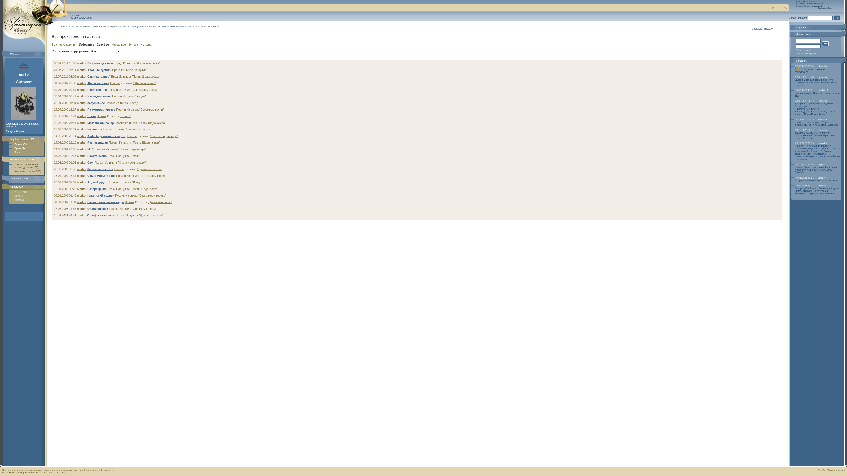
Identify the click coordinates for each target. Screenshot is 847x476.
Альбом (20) (17, 187)
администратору (57, 472)
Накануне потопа (99, 96)
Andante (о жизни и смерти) (106, 136)
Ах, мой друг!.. (97, 182)
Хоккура (146, 44)
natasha (822, 143)
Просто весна (97, 156)
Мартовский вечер (100, 123)
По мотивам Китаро (101, 109)
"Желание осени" (144, 83)
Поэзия (115, 83)
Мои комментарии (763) (27, 171)
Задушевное (96, 103)
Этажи (91, 116)
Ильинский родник (100, 195)
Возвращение (97, 189)
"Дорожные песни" (148, 63)
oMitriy (822, 177)
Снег (90, 162)
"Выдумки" (141, 70)
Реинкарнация (97, 142)
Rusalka (822, 101)
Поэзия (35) (21, 144)
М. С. (90, 149)
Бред (118, 63)
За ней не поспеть (100, 169)
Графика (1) (21, 200)
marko (24, 74)
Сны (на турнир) (98, 76)
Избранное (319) (19, 178)
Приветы (801, 61)
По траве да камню (100, 63)
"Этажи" (125, 116)
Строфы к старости (101, 215)
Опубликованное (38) (22, 139)
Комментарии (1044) (22, 159)
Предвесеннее (97, 89)
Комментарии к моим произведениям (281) (26, 166)
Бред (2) (19, 152)
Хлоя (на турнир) (99, 70)
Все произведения (64, 44)
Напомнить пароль (806, 53)
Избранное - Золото (125, 44)
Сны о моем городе (101, 175)
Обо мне (15, 54)
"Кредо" (140, 96)
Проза (116, 70)
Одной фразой (97, 208)
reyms (821, 164)
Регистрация (803, 50)
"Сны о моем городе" (145, 89)
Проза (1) (19, 148)
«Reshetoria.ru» (90, 470)
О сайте (801, 27)
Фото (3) (19, 196)
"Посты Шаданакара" (146, 76)
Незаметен (94, 129)
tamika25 (823, 90)
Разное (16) (20, 192)
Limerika (823, 66)
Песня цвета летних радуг (105, 202)
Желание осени (98, 83)
